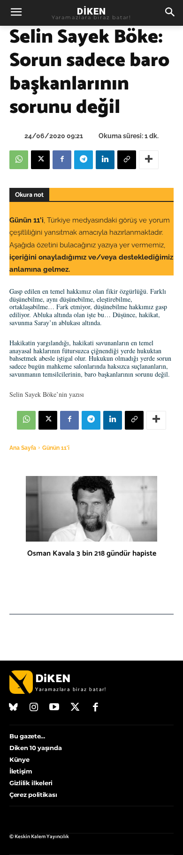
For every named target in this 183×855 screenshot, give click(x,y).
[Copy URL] (126, 159)
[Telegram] (83, 159)
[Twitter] (75, 708)
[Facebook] (62, 159)
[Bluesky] (14, 708)
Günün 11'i (55, 448)
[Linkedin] (105, 159)
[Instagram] (34, 708)
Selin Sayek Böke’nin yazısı (46, 394)
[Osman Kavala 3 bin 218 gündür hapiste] (91, 509)
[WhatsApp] (18, 159)
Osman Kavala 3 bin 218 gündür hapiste (91, 553)
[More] (149, 159)
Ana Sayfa (22, 448)
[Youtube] (54, 708)
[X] (40, 159)
